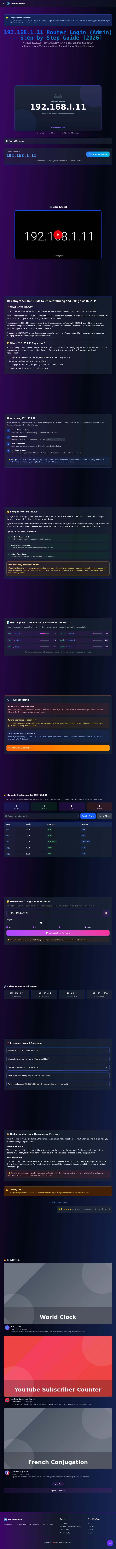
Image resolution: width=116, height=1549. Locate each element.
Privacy (90, 1530)
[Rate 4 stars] (106, 1209)
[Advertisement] (58, 67)
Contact (91, 1526)
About (90, 1523)
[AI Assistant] (110, 1543)
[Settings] (113, 3)
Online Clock (64, 1523)
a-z (36, 927)
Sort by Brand (88, 816)
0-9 (62, 927)
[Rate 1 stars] (95, 1209)
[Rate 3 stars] (102, 1209)
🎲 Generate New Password (58, 933)
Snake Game (64, 1530)
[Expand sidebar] (3, 3)
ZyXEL (8, 830)
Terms (90, 1533)
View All (58, 1484)
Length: (10, 919)
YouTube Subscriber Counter (71, 1526)
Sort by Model (105, 816)
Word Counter (65, 1533)
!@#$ (89, 927)
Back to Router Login (59, 1202)
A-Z (10, 927)
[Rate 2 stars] (99, 1209)
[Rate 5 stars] (109, 1209)
